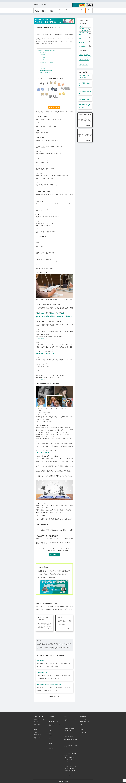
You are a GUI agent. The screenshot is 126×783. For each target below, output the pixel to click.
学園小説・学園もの (86, 62)
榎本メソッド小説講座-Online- (37, 11)
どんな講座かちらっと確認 (54, 107)
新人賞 (80, 52)
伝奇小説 (81, 54)
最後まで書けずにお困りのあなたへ (40, 719)
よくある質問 (82, 724)
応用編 (50, 733)
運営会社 (81, 729)
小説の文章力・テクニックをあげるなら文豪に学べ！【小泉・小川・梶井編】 (50, 313)
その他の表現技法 (42, 57)
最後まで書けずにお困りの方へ (44, 11)
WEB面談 (50, 735)
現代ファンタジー (85, 64)
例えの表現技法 (42, 54)
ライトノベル (67, 768)
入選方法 (70, 730)
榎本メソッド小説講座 (41, 5)
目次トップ (81, 26)
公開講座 (81, 10)
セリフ (66, 722)
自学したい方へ (36, 732)
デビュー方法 (66, 730)
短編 (75, 772)
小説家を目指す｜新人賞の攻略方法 (69, 728)
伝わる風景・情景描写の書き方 (41, 338)
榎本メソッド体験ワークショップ (54, 721)
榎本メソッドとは (59, 10)
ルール (73, 722)
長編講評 (50, 743)
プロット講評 (51, 740)
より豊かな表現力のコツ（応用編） (45, 66)
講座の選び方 (67, 10)
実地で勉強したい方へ (37, 734)
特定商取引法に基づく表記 (84, 721)
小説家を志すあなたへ (52, 11)
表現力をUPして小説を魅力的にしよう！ (46, 72)
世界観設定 (72, 753)
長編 (65, 775)
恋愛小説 (81, 64)
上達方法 (75, 722)
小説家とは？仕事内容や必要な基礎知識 (70, 739)
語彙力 (72, 736)
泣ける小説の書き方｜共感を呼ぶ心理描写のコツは (45, 353)
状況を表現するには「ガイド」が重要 (46, 70)
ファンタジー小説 (82, 59)
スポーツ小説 (86, 57)
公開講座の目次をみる (54, 554)
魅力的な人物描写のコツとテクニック (43, 379)
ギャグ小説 (81, 57)
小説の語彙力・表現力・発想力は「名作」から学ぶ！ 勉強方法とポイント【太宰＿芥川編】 (53, 315)
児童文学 (81, 62)
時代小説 (88, 52)
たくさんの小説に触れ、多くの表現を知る (46, 62)
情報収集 (75, 753)
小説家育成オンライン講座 (38, 716)
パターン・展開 (69, 722)
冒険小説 (85, 56)
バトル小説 (81, 56)
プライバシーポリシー (84, 719)
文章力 (66, 736)
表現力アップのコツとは (43, 59)
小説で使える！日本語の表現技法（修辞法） (46, 50)
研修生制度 (74, 10)
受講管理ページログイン (89, 1)
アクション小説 (85, 54)
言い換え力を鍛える (43, 68)
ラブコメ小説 (72, 768)
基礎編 (50, 730)
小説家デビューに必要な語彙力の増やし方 (43, 452)
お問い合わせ (82, 726)
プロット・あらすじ (67, 753)
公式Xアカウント (84, 732)
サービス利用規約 (83, 716)
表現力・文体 (69, 736)
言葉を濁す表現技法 (43, 52)
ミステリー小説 (88, 59)
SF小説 (89, 56)
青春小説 (68, 775)
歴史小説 (84, 52)
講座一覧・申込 (88, 10)
